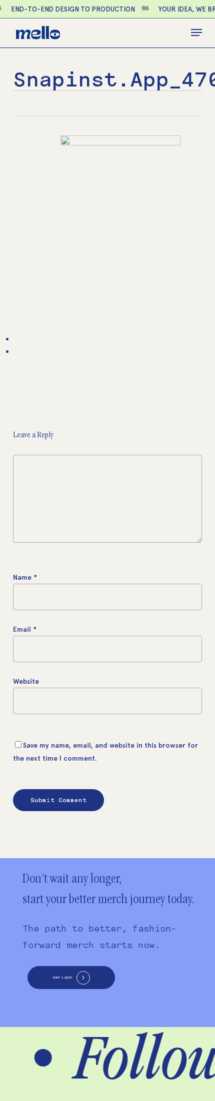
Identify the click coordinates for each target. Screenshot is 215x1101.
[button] (196, 32)
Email (24, 629)
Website (26, 681)
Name (25, 577)
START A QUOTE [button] (62, 978)
